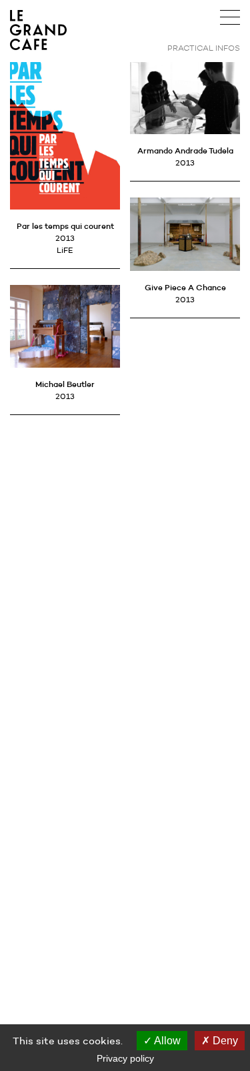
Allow (166, 1040)
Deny (224, 1040)
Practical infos (203, 48)
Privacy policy (125, 1058)
